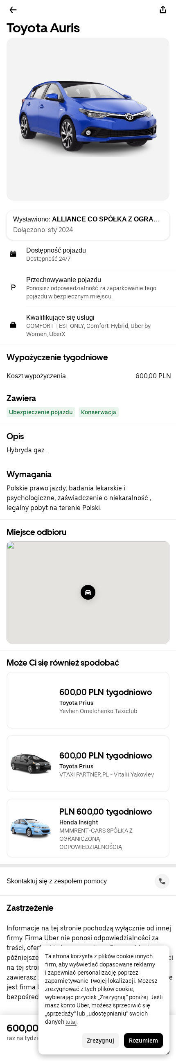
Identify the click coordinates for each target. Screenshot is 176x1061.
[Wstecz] (13, 10)
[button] (91, 376)
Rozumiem (143, 1040)
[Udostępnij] (163, 10)
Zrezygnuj (100, 1040)
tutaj (71, 1021)
